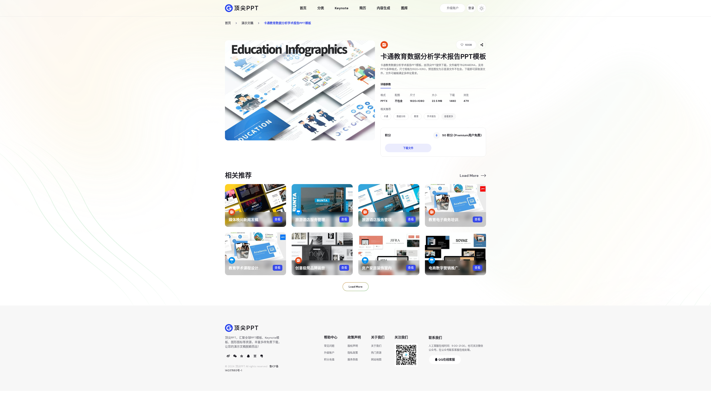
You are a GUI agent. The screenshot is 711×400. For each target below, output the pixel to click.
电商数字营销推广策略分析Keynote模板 (462, 268)
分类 (320, 8)
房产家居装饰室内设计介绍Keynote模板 (395, 268)
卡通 (386, 116)
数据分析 (401, 116)
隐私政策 (353, 352)
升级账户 (329, 352)
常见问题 (329, 345)
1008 (468, 44)
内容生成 (383, 8)
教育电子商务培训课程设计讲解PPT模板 (462, 219)
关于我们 (376, 345)
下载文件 (408, 148)
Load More (469, 175)
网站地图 (376, 359)
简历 (362, 8)
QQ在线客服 (446, 359)
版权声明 (353, 345)
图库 (404, 8)
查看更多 (448, 116)
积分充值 (329, 359)
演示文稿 (247, 23)
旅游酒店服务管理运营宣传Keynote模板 (328, 219)
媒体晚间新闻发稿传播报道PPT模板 (258, 219)
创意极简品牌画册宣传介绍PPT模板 (324, 268)
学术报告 (431, 116)
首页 (303, 8)
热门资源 (376, 352)
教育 (416, 116)
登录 (471, 8)
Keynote (341, 8)
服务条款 (353, 359)
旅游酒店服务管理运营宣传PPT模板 (391, 219)
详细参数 (385, 84)
